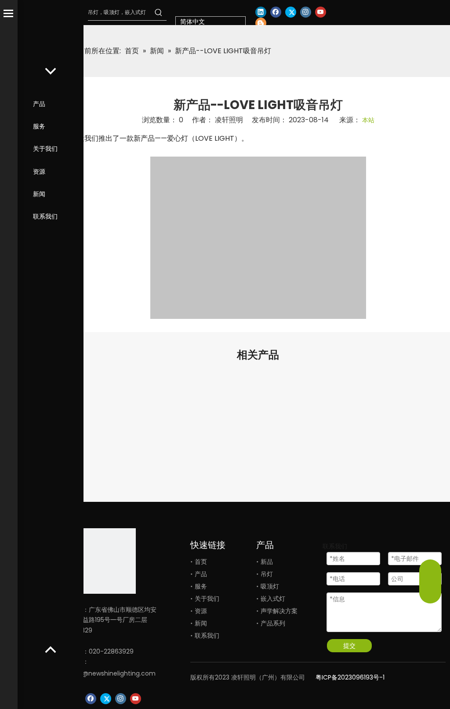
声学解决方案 (279, 611)
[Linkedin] (260, 12)
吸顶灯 (270, 586)
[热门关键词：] (159, 12)
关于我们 (45, 148)
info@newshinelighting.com (113, 673)
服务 (39, 126)
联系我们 (45, 216)
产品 (39, 103)
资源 (39, 171)
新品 (267, 561)
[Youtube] (320, 12)
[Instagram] (305, 12)
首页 (201, 561)
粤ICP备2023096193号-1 (350, 677)
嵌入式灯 (273, 598)
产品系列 (273, 623)
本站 (368, 120)
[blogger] (260, 23)
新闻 (39, 194)
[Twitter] (290, 12)
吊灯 (267, 574)
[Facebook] (275, 12)
